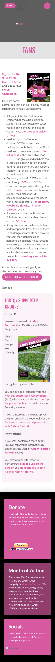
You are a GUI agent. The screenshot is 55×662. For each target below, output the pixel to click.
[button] (39, 5)
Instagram (41, 201)
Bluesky (24, 205)
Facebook (12, 205)
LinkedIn (11, 209)
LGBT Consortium (17, 190)
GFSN (25, 182)
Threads (35, 205)
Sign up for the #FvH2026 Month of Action (12, 78)
